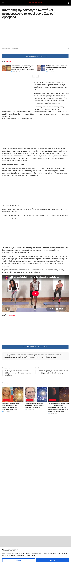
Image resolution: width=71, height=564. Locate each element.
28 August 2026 (16, 71)
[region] (35, 555)
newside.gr (11, 315)
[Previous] (33, 76)
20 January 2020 (6, 48)
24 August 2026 (53, 413)
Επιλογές (19, 560)
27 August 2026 (50, 71)
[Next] (37, 76)
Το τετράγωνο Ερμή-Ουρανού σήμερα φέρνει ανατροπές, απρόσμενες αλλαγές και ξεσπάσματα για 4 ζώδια (22, 67)
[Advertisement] (17, 33)
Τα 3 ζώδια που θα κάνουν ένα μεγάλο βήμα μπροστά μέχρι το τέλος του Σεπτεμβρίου (57, 67)
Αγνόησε (52, 560)
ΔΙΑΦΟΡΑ (15, 48)
